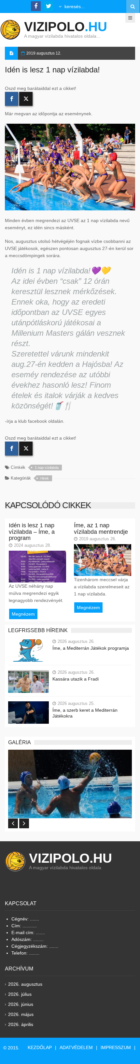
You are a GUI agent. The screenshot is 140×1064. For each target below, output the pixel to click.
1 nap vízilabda (47, 467)
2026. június (20, 1004)
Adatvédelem (76, 1047)
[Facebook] (11, 99)
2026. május (21, 1014)
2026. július (20, 994)
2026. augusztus (25, 984)
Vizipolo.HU (70, 858)
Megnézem (23, 614)
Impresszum (116, 1047)
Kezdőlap (40, 1047)
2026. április (20, 1024)
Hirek (44, 478)
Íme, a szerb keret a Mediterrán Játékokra (85, 713)
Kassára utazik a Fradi (75, 679)
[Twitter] (26, 99)
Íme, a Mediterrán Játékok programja (90, 648)
